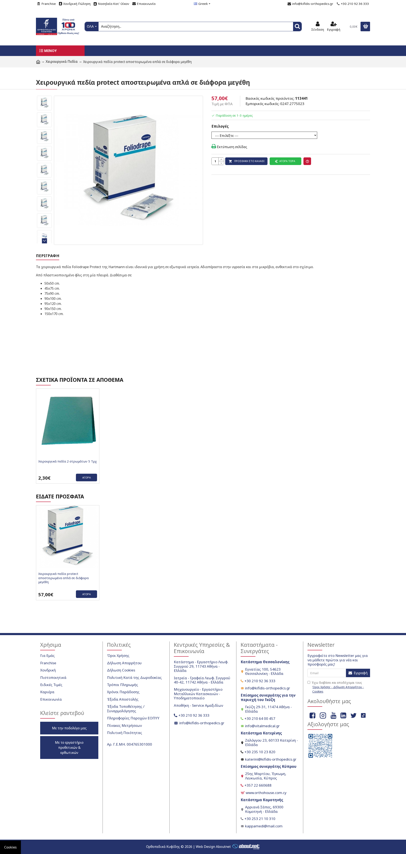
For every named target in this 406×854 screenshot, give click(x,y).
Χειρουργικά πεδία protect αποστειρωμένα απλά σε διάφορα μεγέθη (63, 578)
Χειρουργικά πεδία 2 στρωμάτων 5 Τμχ (67, 461)
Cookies (10, 847)
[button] (44, 97)
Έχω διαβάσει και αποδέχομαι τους (338, 687)
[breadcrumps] (38, 61)
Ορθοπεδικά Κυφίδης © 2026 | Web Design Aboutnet (188, 846)
